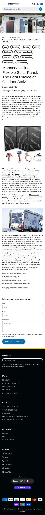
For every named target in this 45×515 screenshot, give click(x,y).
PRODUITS (6, 380)
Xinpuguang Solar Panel (18, 273)
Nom (3, 303)
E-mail (4, 311)
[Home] (14, 3)
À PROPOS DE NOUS (10, 393)
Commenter (5, 319)
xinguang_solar (15, 276)
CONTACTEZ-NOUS (9, 410)
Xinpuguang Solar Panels (17, 280)
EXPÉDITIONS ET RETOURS (12, 420)
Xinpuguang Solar (14, 509)
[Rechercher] (40, 9)
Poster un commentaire (13, 341)
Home (4, 37)
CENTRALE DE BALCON (11, 383)
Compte (37, 4)
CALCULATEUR (8, 440)
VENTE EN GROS (8, 386)
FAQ (3, 437)
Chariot (41, 4)
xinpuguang (31, 267)
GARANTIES (6, 413)
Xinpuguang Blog (14, 37)
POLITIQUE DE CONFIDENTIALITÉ (15, 416)
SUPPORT (6, 390)
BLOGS (5, 433)
